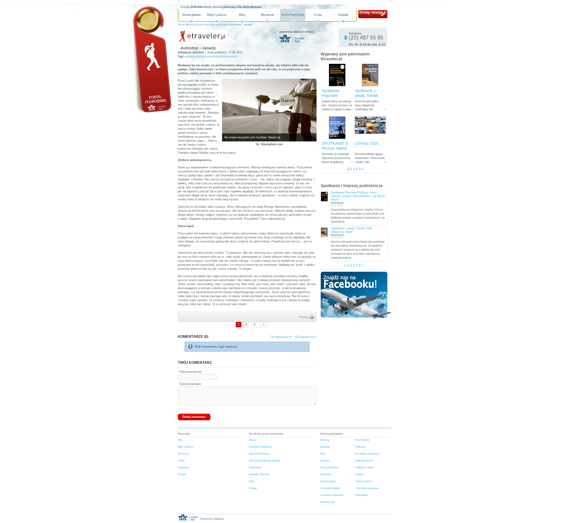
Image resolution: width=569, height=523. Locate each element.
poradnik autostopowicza (222, 56)
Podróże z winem (364, 467)
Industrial (325, 446)
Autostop (222, 24)
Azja (251, 481)
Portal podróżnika (151, 59)
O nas (318, 14)
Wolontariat (361, 495)
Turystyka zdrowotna (331, 495)
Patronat (324, 460)
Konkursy (360, 446)
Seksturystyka (328, 481)
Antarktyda (255, 467)
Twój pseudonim (190, 371)
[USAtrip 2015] (370, 128)
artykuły (200, 56)
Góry (323, 453)
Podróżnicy (326, 474)
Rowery (359, 474)
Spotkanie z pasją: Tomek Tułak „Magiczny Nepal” (352, 230)
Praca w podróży (329, 467)
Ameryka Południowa (260, 446)
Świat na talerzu (364, 481)
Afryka (252, 440)
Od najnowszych (281, 336)
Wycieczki (267, 14)
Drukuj (303, 317)
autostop (189, 56)
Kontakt (344, 14)
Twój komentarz (190, 384)
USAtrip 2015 (367, 143)
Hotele (181, 460)
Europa (253, 488)
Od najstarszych (306, 336)
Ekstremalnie (362, 440)
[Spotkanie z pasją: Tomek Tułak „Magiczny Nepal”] (370, 75)
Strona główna (191, 14)
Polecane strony (364, 460)
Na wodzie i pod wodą (367, 453)
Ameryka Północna (259, 453)
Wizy (242, 14)
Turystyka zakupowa (366, 488)
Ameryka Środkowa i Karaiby (264, 460)
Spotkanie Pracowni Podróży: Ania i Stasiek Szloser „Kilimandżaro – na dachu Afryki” (358, 196)
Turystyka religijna (330, 488)
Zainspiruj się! (327, 502)
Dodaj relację (371, 12)
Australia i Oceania (259, 474)
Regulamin (183, 467)
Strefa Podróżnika (292, 14)
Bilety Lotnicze (216, 14)
